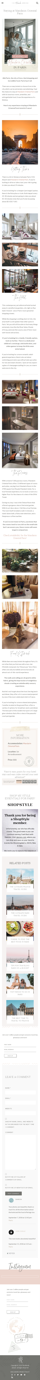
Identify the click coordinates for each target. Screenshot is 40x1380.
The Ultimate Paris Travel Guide (20, 914)
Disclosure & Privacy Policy (20, 1372)
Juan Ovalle (20, 1231)
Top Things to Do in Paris (20, 993)
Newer (12, 1253)
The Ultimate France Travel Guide (20, 888)
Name (8, 1088)
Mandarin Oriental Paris (26, 92)
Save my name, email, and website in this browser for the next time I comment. (19, 1124)
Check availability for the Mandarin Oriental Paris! (20, 536)
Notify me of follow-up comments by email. (15, 1178)
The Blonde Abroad (20, 3)
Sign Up (10, 1055)
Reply (11, 1220)
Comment (9, 1132)
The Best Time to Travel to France (20, 1019)
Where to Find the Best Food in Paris (20, 940)
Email (8, 1098)
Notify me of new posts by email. (19, 1188)
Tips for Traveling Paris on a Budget (20, 967)
